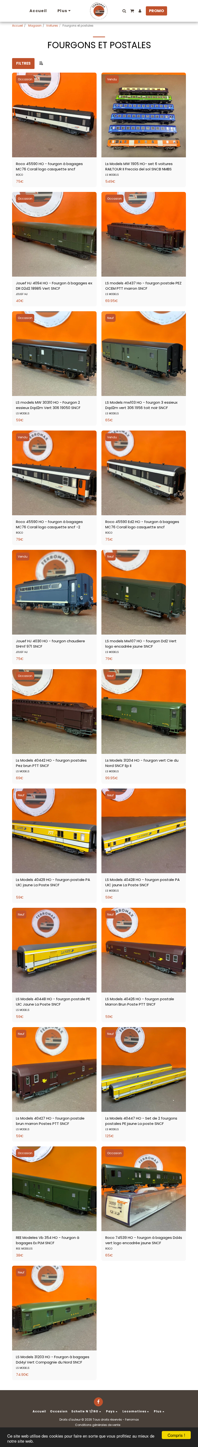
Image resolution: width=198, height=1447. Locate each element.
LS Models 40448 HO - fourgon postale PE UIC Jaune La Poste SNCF (53, 1001)
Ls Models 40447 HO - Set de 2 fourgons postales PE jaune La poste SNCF (141, 1121)
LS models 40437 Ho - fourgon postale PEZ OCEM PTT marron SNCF (143, 285)
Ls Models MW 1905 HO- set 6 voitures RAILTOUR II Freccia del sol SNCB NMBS (139, 166)
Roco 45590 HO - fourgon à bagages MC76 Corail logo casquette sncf (49, 166)
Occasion (25, 79)
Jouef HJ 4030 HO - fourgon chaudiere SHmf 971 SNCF (50, 643)
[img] (54, 115)
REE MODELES (24, 1248)
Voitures (52, 25)
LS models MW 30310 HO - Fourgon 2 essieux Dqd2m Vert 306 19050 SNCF (48, 405)
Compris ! (176, 1435)
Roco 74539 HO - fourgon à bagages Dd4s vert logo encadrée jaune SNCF (143, 1240)
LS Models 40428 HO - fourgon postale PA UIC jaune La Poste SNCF (142, 882)
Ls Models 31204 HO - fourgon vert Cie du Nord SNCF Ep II (141, 763)
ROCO (19, 175)
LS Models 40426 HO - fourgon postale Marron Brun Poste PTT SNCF (139, 1001)
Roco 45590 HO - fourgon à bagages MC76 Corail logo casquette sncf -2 (49, 524)
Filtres (23, 63)
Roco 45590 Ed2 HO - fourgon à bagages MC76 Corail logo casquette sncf (142, 524)
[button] (124, 11)
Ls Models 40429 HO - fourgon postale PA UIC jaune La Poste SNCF (53, 882)
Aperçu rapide (54, 143)
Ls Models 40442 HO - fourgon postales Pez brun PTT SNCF (51, 763)
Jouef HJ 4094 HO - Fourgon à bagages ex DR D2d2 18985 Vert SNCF (54, 285)
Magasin (35, 25)
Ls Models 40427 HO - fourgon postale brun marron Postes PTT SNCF (50, 1121)
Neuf (110, 318)
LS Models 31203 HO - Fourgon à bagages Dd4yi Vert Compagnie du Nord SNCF (52, 1359)
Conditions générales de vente (97, 1425)
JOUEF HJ (22, 294)
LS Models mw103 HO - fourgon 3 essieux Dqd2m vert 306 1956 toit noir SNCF (141, 405)
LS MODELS (112, 175)
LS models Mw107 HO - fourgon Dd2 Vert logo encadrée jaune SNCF (141, 643)
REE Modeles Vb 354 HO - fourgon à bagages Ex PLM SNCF (47, 1240)
